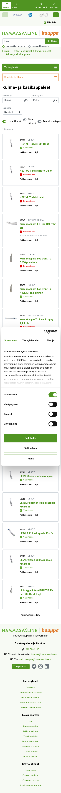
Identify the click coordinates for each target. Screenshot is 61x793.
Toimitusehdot (30, 736)
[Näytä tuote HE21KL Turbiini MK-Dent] (11, 143)
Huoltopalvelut (30, 756)
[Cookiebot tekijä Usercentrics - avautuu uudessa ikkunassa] (43, 332)
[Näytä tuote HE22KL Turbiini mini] (11, 196)
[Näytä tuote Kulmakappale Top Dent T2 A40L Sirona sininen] (11, 288)
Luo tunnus (30, 770)
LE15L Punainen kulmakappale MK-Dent (37, 505)
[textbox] (16, 100)
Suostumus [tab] (10, 340)
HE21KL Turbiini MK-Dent (34, 144)
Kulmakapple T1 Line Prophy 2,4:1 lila (36, 321)
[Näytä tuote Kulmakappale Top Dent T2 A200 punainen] (11, 257)
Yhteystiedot (19, 666)
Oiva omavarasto (31, 780)
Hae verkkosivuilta (40, 46)
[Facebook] (33, 666)
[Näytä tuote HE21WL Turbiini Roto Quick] (11, 169)
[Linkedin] (47, 666)
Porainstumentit (43, 51)
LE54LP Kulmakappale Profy (36, 533)
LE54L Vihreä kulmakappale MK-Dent (36, 562)
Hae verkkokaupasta (15, 46)
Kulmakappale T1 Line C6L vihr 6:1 (38, 226)
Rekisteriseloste (30, 731)
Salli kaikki (30, 438)
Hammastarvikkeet (30, 697)
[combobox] (16, 100)
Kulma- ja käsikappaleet (18, 54)
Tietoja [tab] (50, 340)
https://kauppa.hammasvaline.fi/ (30, 636)
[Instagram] (40, 666)
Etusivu (6, 51)
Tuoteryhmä (37, 95)
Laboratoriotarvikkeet (30, 702)
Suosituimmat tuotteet (30, 785)
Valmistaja (7, 95)
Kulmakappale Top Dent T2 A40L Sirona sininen (35, 291)
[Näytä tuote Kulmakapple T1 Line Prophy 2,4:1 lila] (11, 318)
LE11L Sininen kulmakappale (36, 476)
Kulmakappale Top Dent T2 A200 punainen (35, 260)
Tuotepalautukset (30, 741)
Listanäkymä (14, 121)
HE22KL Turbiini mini (31, 197)
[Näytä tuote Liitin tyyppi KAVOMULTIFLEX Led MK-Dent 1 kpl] (11, 589)
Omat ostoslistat (30, 775)
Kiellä (31, 458)
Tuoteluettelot (30, 751)
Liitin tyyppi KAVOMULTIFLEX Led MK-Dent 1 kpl (36, 592)
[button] (56, 14)
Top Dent (30, 687)
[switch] (52, 404)
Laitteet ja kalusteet (22, 51)
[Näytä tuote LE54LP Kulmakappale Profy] (11, 532)
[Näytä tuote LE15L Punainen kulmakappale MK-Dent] (11, 502)
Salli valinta (30, 448)
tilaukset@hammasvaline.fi (44, 654)
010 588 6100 (32, 649)
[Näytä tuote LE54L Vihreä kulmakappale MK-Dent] (11, 559)
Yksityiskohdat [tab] (30, 340)
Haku (54, 41)
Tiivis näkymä (32, 121)
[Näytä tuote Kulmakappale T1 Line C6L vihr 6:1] (11, 223)
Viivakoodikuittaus (30, 746)
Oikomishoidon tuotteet (30, 692)
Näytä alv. (51, 22)
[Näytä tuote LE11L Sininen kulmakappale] (11, 475)
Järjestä (7, 108)
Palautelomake (30, 726)
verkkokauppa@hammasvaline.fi (35, 659)
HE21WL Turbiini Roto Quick (36, 171)
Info (31, 721)
